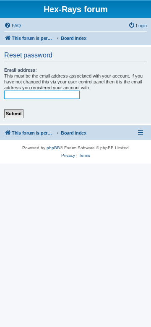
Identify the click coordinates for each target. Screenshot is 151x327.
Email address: (20, 70)
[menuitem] (12, 26)
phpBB (53, 147)
